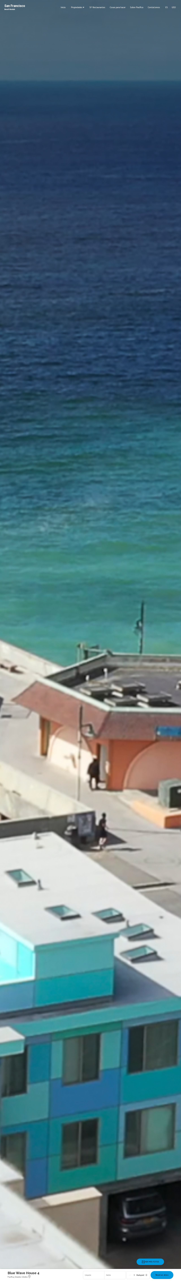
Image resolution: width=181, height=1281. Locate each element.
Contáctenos (154, 7)
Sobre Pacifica (136, 7)
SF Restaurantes (97, 7)
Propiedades (77, 7)
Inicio (63, 7)
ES (166, 7)
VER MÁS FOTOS (152, 1261)
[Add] (146, 1275)
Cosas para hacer (118, 7)
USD (174, 7)
